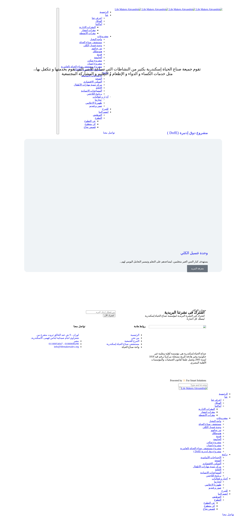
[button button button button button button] (197, 268)
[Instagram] (194, 371)
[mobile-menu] (180, 388)
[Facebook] (202, 371)
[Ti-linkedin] (168, 371)
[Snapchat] (159, 371)
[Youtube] (185, 371)
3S (184, 380)
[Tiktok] (176, 371)
